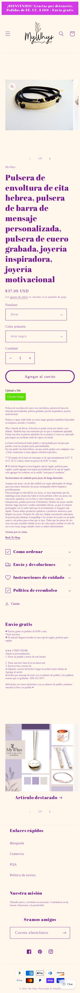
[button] (7, 33)
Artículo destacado (36, 797)
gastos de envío (19, 297)
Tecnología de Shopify (50, 988)
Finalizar (11, 305)
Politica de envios (23, 875)
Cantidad (11, 348)
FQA (13, 864)
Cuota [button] (15, 604)
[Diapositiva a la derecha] (49, 158)
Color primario (15, 326)
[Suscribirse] (64, 933)
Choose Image (15, 396)
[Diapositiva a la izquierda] (30, 158)
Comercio (17, 854)
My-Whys (33, 988)
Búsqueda (17, 843)
